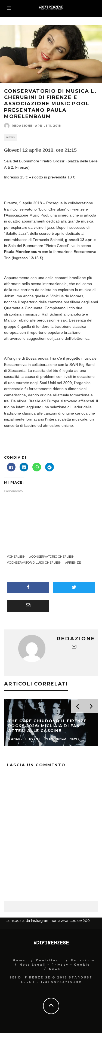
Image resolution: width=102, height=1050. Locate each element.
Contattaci (48, 1003)
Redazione (22, 126)
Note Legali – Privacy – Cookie (55, 1007)
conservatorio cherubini (53, 556)
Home (19, 1003)
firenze (74, 562)
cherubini (17, 556)
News (10, 137)
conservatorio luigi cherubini (35, 562)
